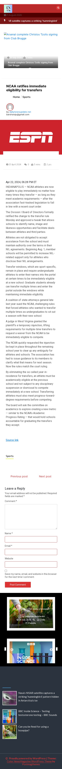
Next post (45, 476)
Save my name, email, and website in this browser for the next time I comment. (31, 575)
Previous (4, 649)
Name (9, 533)
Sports (10, 456)
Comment (11, 501)
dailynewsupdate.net (20, 111)
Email (8, 546)
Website (9, 558)
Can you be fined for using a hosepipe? (31, 609)
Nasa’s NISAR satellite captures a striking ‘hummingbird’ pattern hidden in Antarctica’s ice (38, 696)
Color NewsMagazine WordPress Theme (29, 761)
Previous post (19, 476)
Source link (12, 440)
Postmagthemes (31, 764)
